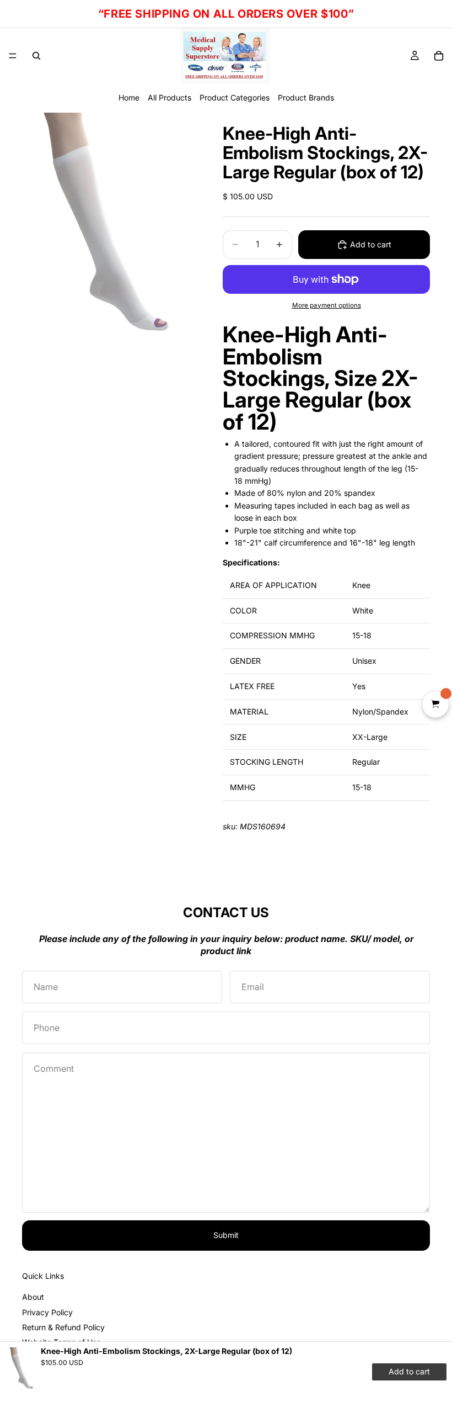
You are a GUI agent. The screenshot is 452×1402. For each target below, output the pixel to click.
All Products (169, 97)
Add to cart (370, 244)
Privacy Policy (47, 1312)
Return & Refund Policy (63, 1327)
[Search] (36, 56)
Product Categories (235, 97)
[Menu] (12, 55)
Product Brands (306, 97)
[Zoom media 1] (109, 227)
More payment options (326, 305)
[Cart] (439, 56)
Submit (226, 1235)
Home (129, 97)
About (33, 1297)
